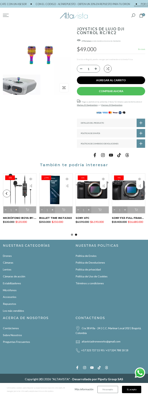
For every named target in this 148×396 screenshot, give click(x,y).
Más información (84, 389)
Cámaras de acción (14, 276)
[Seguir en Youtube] (111, 155)
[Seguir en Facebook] (95, 155)
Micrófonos (10, 290)
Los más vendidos (13, 310)
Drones (7, 255)
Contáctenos (11, 328)
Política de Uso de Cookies (92, 276)
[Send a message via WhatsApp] (140, 373)
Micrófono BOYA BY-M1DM (22, 217)
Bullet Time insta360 (55, 217)
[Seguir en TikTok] (119, 155)
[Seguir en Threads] (127, 155)
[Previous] (7, 193)
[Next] (141, 193)
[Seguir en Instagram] (103, 155)
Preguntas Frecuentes (16, 341)
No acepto (108, 389)
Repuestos (9, 303)
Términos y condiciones (90, 283)
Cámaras (8, 262)
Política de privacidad (88, 269)
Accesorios (9, 296)
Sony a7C (82, 217)
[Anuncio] (75, 4)
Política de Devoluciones (90, 262)
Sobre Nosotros (12, 335)
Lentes (7, 269)
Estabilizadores (12, 283)
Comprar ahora (111, 91)
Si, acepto (131, 389)
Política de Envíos (86, 255)
